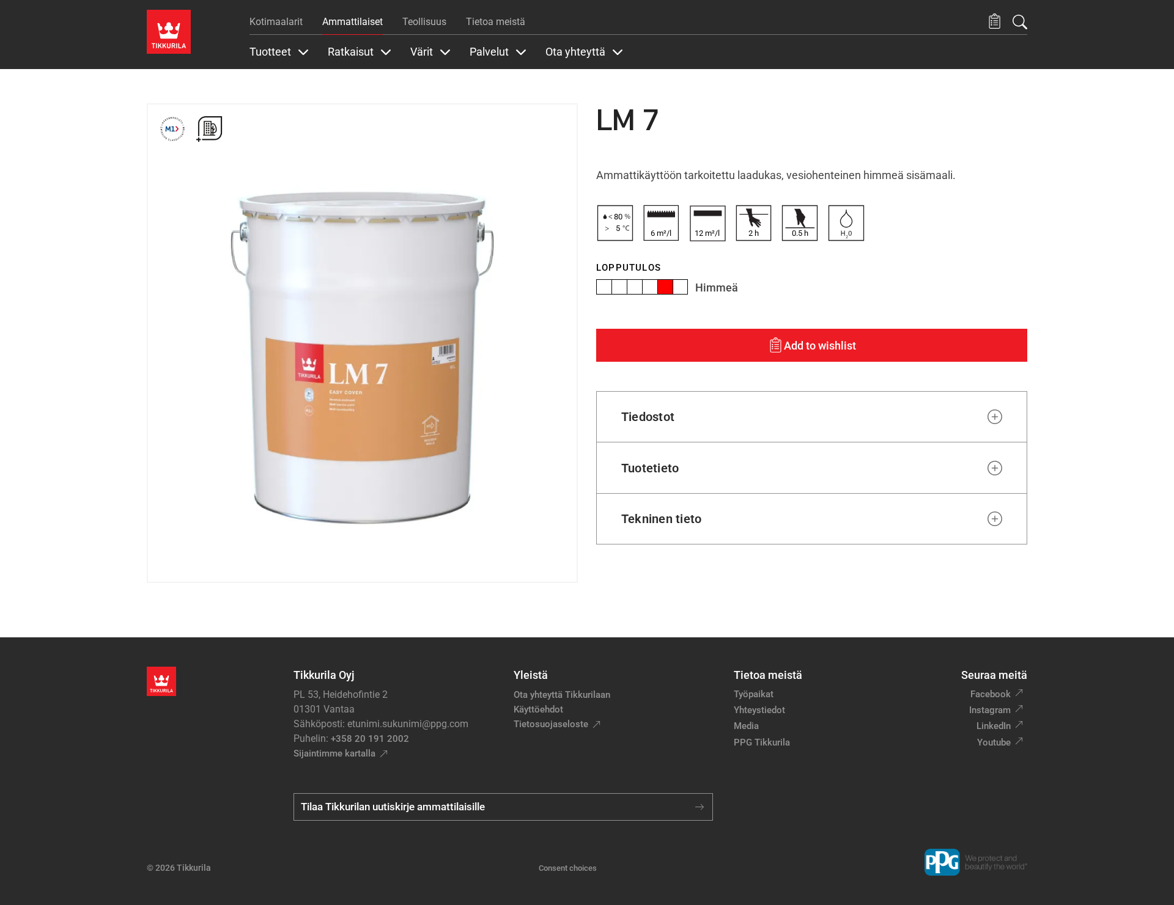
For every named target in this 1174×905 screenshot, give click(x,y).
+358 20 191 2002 (370, 738)
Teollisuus (424, 21)
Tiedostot (647, 416)
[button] (994, 21)
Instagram (990, 710)
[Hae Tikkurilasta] (1020, 22)
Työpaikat (753, 694)
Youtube (994, 742)
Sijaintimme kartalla (334, 753)
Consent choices (568, 868)
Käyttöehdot (538, 709)
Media (746, 725)
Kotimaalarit (276, 21)
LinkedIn (993, 725)
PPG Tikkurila (762, 742)
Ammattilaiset (352, 21)
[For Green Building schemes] (209, 129)
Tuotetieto (650, 468)
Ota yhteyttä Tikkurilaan (562, 694)
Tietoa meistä (495, 21)
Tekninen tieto (661, 518)
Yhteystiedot (759, 710)
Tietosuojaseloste (551, 724)
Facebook (990, 694)
